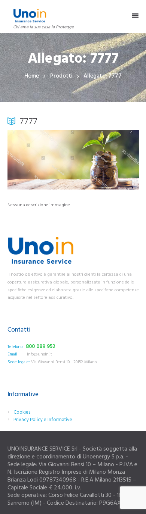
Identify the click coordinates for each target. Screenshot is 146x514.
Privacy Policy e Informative (42, 420)
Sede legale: (18, 362)
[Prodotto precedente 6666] (40, 159)
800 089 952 (40, 346)
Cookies (21, 412)
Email (12, 354)
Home (31, 76)
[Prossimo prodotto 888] (106, 159)
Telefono (14, 347)
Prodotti (61, 76)
